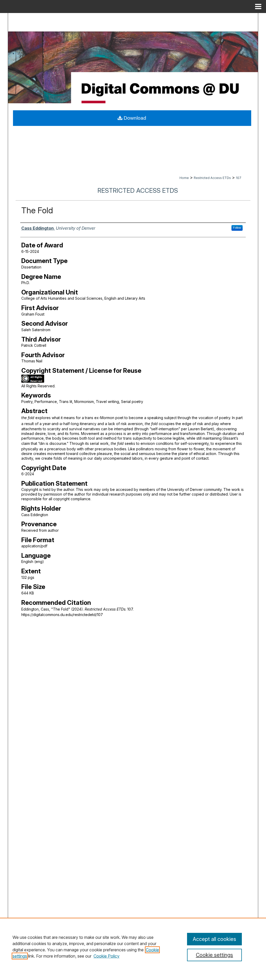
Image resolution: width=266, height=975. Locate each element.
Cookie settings (214, 955)
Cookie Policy (106, 956)
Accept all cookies (214, 939)
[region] (133, 946)
